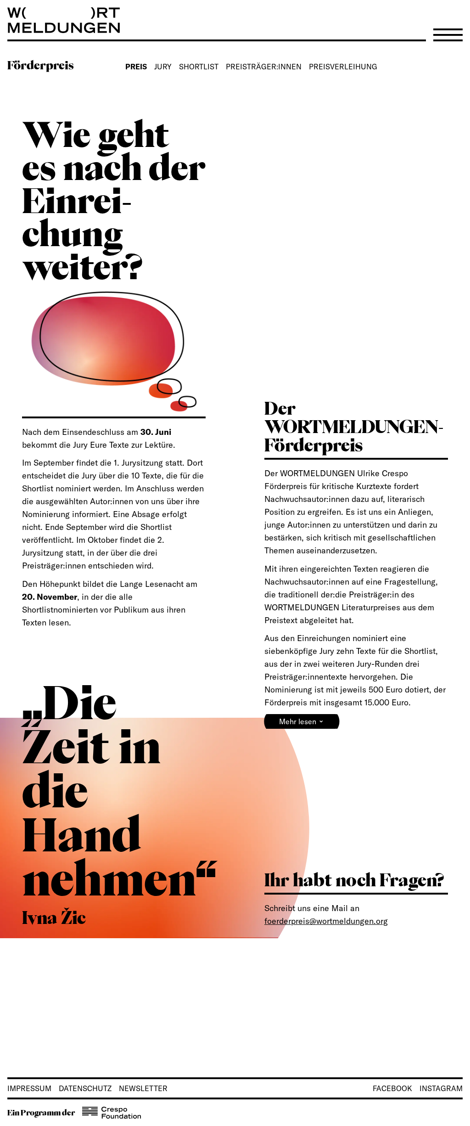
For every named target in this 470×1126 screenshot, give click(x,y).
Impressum (29, 1088)
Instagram (441, 1088)
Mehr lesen (301, 720)
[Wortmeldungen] (235, 20)
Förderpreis (40, 65)
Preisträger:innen (264, 66)
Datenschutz (85, 1088)
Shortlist (198, 66)
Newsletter (143, 1088)
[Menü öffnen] (448, 34)
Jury (163, 66)
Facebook (392, 1088)
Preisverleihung (343, 66)
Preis (136, 66)
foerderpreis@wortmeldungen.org (326, 921)
